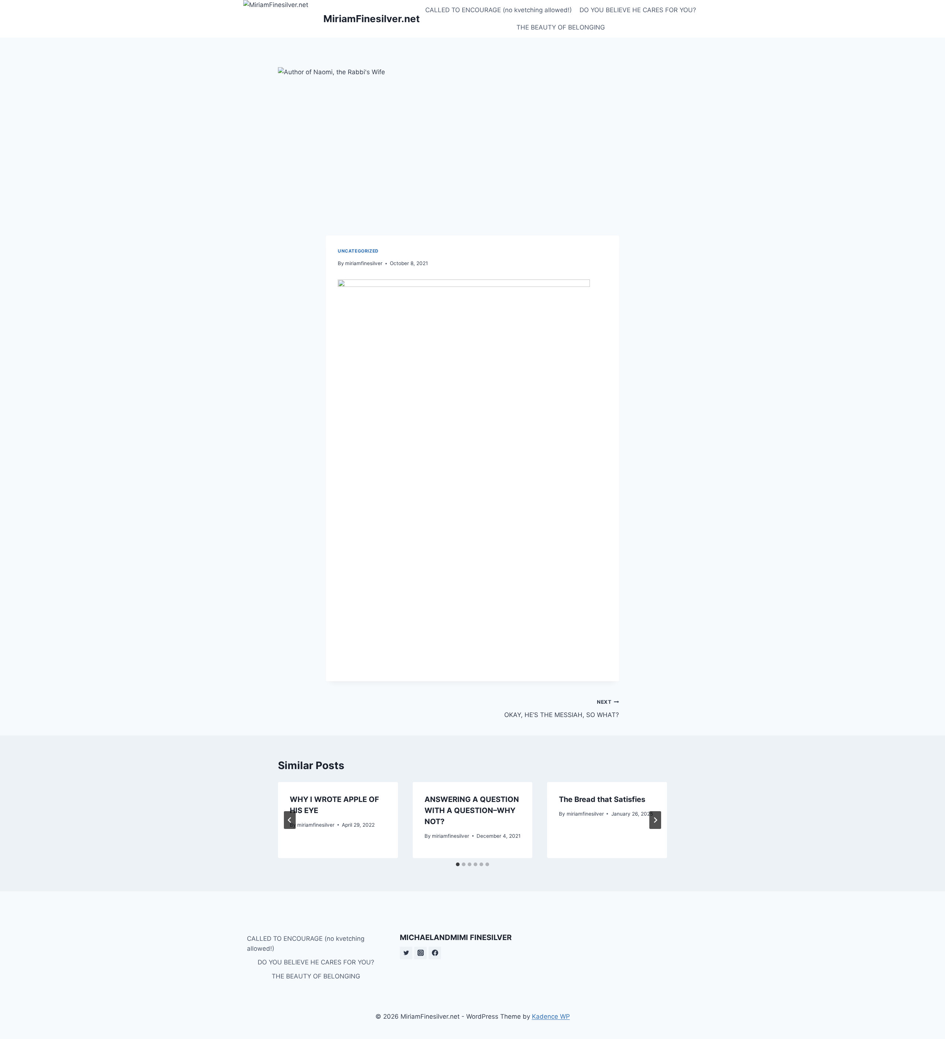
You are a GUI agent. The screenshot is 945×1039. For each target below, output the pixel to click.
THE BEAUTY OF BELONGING (560, 27)
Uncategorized (358, 251)
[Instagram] (420, 953)
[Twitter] (406, 953)
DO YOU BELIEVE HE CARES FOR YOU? (638, 10)
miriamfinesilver (363, 263)
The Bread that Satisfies (602, 799)
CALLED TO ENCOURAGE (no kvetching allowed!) (498, 10)
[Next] (655, 820)
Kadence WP (551, 1016)
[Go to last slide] (290, 820)
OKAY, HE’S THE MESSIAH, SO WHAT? (561, 709)
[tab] (458, 864)
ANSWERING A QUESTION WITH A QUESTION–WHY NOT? (472, 810)
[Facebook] (435, 953)
